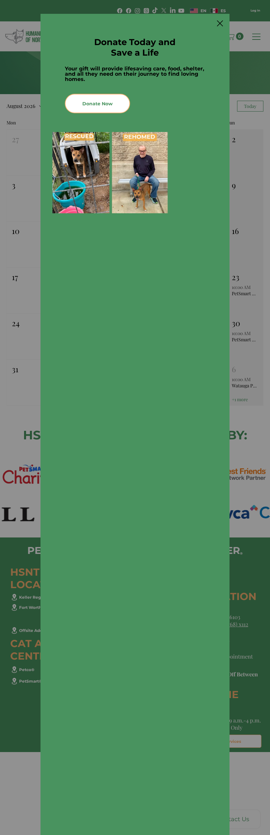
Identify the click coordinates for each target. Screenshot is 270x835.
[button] (220, 23)
